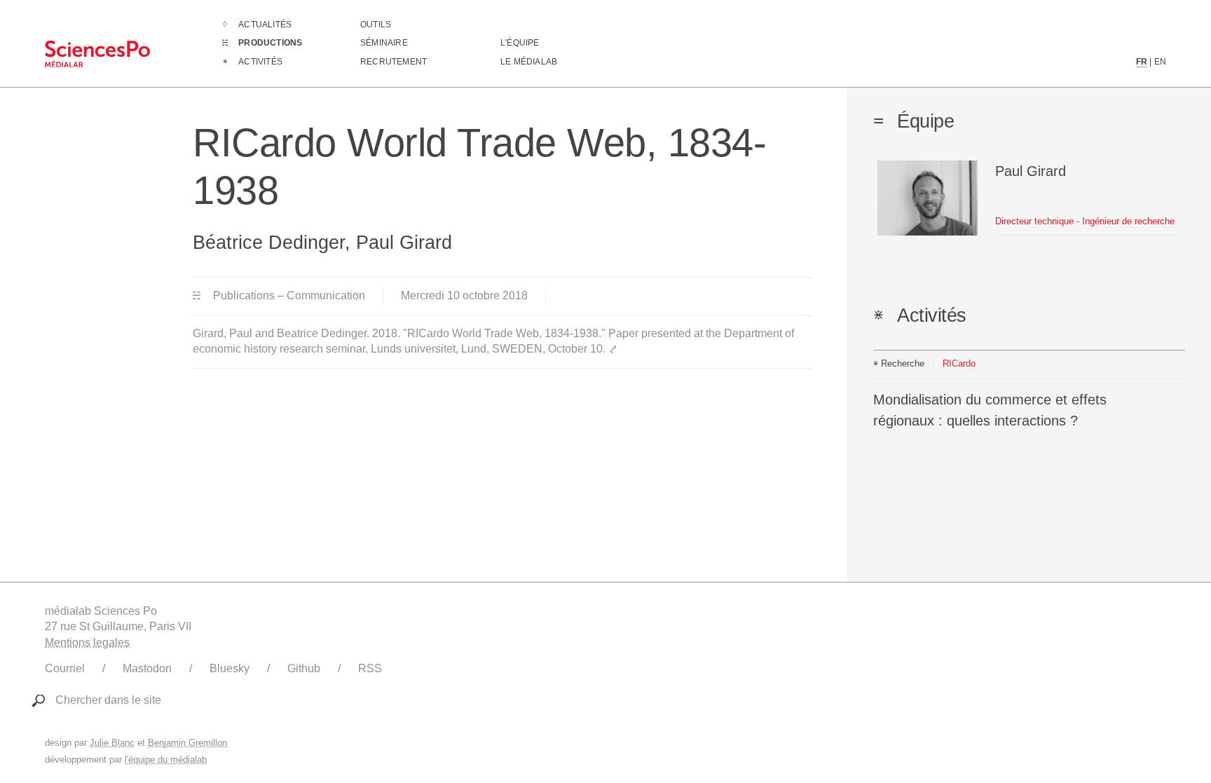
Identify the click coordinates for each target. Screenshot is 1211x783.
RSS (370, 668)
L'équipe (520, 43)
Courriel (65, 668)
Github (303, 668)
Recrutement (393, 62)
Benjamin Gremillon (187, 742)
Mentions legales (87, 642)
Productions (270, 43)
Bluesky (229, 668)
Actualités (265, 24)
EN (1160, 62)
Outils (375, 24)
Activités (260, 62)
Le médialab (528, 62)
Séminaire (384, 43)
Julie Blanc (112, 742)
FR (1141, 62)
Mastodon (147, 668)
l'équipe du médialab (166, 759)
